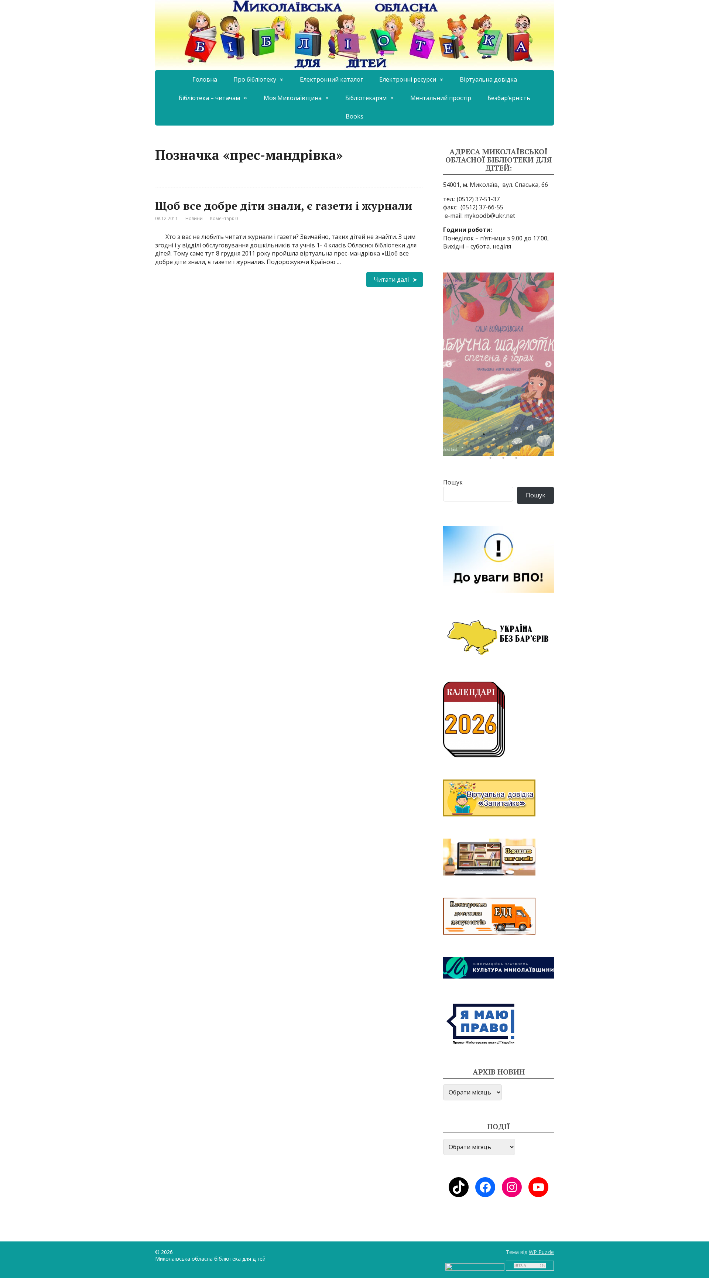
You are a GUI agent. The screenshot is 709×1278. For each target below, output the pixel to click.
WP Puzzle (541, 1251)
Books (354, 116)
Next (548, 364)
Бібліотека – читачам (209, 98)
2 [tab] (472, 436)
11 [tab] (485, 448)
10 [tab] (472, 448)
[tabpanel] (498, 364)
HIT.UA (520, 1265)
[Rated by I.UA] (474, 1266)
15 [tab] (537, 448)
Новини (194, 218)
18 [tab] (505, 459)
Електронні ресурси (407, 79)
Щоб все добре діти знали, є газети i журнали (283, 205)
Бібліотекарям (366, 98)
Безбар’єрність (508, 98)
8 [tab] (550, 436)
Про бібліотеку (254, 79)
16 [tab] (550, 448)
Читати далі (391, 279)
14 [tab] (524, 448)
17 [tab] (492, 459)
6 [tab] (524, 436)
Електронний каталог (331, 79)
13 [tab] (511, 448)
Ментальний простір (440, 98)
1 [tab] (459, 436)
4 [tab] (498, 436)
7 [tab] (537, 436)
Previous (448, 364)
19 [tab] (518, 459)
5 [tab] (511, 436)
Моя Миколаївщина (293, 98)
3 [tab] (485, 436)
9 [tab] (459, 448)
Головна (204, 79)
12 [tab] (498, 448)
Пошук (453, 482)
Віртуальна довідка (488, 79)
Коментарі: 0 (224, 218)
